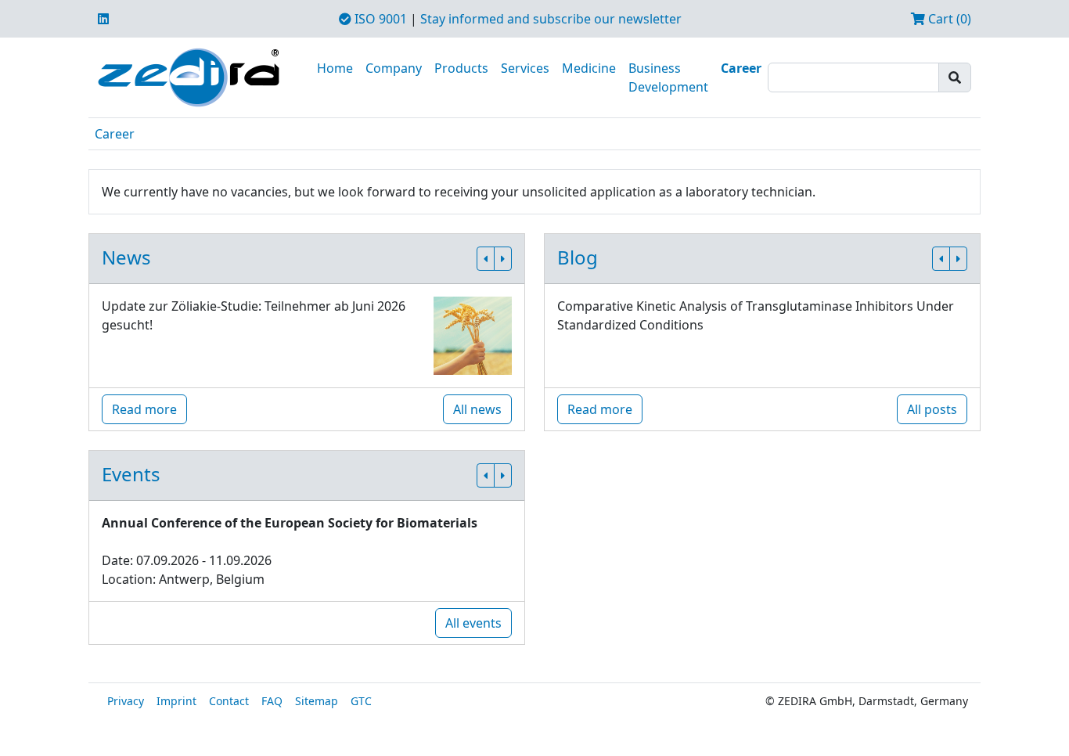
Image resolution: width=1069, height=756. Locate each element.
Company (393, 68)
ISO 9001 (379, 18)
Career (741, 68)
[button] (486, 259)
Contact (229, 700)
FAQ (272, 700)
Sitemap (316, 700)
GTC (361, 700)
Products (461, 68)
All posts (932, 409)
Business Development (668, 77)
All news (477, 409)
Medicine (589, 68)
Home (335, 68)
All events (473, 623)
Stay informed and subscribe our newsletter (551, 18)
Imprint (176, 700)
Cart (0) (948, 18)
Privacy (125, 700)
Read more (144, 409)
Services (525, 68)
